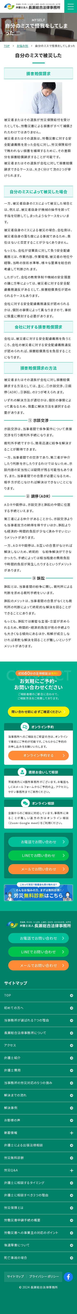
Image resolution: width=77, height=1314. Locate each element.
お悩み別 (22, 46)
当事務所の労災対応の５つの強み (28, 1082)
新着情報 (10, 1132)
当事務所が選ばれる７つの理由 (26, 1020)
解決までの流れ (15, 1095)
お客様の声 (12, 1120)
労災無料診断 (14, 1157)
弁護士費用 (12, 1070)
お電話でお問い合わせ (38, 841)
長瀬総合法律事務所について (25, 1033)
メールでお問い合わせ (38, 869)
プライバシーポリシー (44, 1276)
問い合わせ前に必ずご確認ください (36, 711)
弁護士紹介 (12, 1057)
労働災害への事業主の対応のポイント (31, 1232)
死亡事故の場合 (15, 1257)
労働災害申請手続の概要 (22, 1220)
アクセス (10, 1045)
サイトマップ (15, 1276)
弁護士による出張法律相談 (23, 1145)
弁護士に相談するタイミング (24, 1182)
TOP (7, 46)
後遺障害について (17, 1245)
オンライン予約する (38, 755)
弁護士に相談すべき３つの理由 (26, 1195)
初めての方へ (14, 1008)
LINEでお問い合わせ (38, 855)
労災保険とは (14, 1207)
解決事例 (10, 1107)
